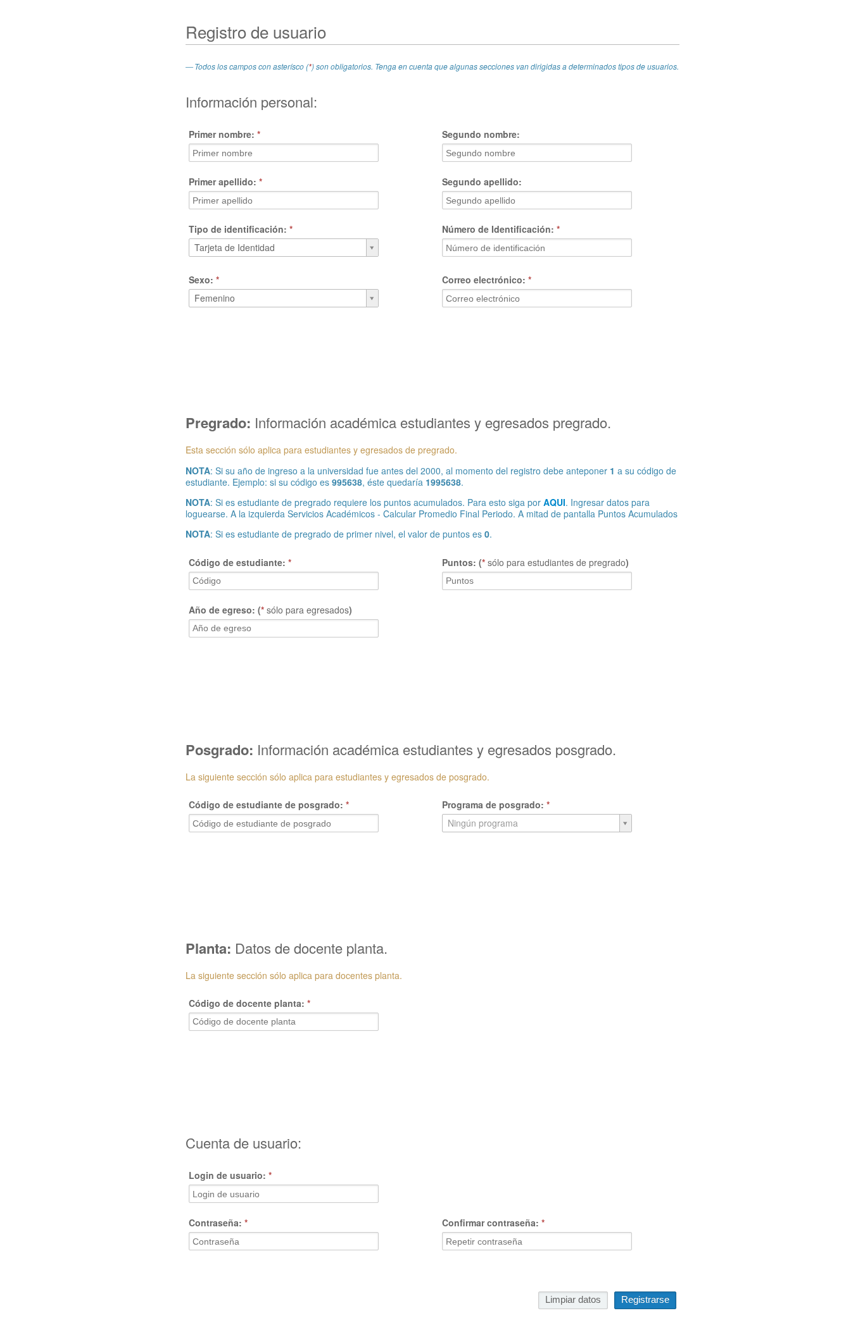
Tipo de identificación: (241, 229)
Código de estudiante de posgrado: (269, 804)
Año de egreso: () (270, 609)
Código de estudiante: (240, 562)
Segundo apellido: (482, 181)
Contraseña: (218, 1222)
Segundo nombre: (481, 134)
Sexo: (204, 279)
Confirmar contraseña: (493, 1222)
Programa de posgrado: (496, 804)
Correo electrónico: (486, 279)
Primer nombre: (224, 134)
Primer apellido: (225, 181)
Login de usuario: (230, 1175)
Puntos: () (535, 562)
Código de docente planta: (249, 1003)
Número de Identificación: (501, 229)
